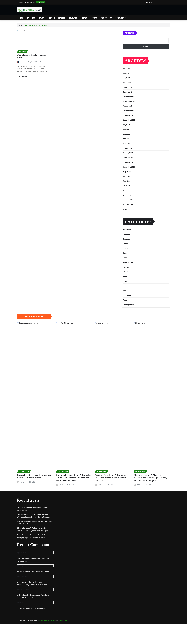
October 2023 (128, 162)
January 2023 (128, 204)
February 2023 (128, 200)
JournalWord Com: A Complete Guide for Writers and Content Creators (111, 478)
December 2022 (128, 209)
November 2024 (128, 110)
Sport (94, 18)
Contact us (120, 18)
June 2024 (126, 129)
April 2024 (126, 139)
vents (22, 482)
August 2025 (127, 106)
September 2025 (129, 101)
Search (129, 33)
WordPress (43, 620)
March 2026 (127, 82)
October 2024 (128, 115)
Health (85, 18)
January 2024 (128, 153)
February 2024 (128, 148)
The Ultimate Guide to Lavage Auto (36, 25)
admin (22, 62)
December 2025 (128, 92)
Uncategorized (128, 304)
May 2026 (126, 78)
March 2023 (127, 195)
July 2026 (126, 68)
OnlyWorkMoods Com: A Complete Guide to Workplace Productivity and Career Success (74, 478)
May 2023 (126, 186)
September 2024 (129, 120)
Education (73, 18)
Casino (125, 243)
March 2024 (127, 143)
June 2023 (126, 181)
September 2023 (129, 167)
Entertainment (128, 262)
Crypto (42, 18)
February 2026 (128, 87)
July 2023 (126, 176)
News (125, 286)
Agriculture (127, 229)
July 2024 (126, 125)
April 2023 (126, 190)
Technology (106, 18)
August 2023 (127, 172)
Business (31, 18)
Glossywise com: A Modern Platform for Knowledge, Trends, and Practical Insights (150, 478)
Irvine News (52, 620)
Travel (125, 300)
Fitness (61, 18)
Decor (52, 18)
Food (125, 276)
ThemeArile (63, 620)
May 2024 (126, 134)
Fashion (126, 267)
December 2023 (128, 157)
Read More (23, 77)
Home (21, 18)
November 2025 (128, 96)
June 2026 (126, 73)
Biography (127, 234)
